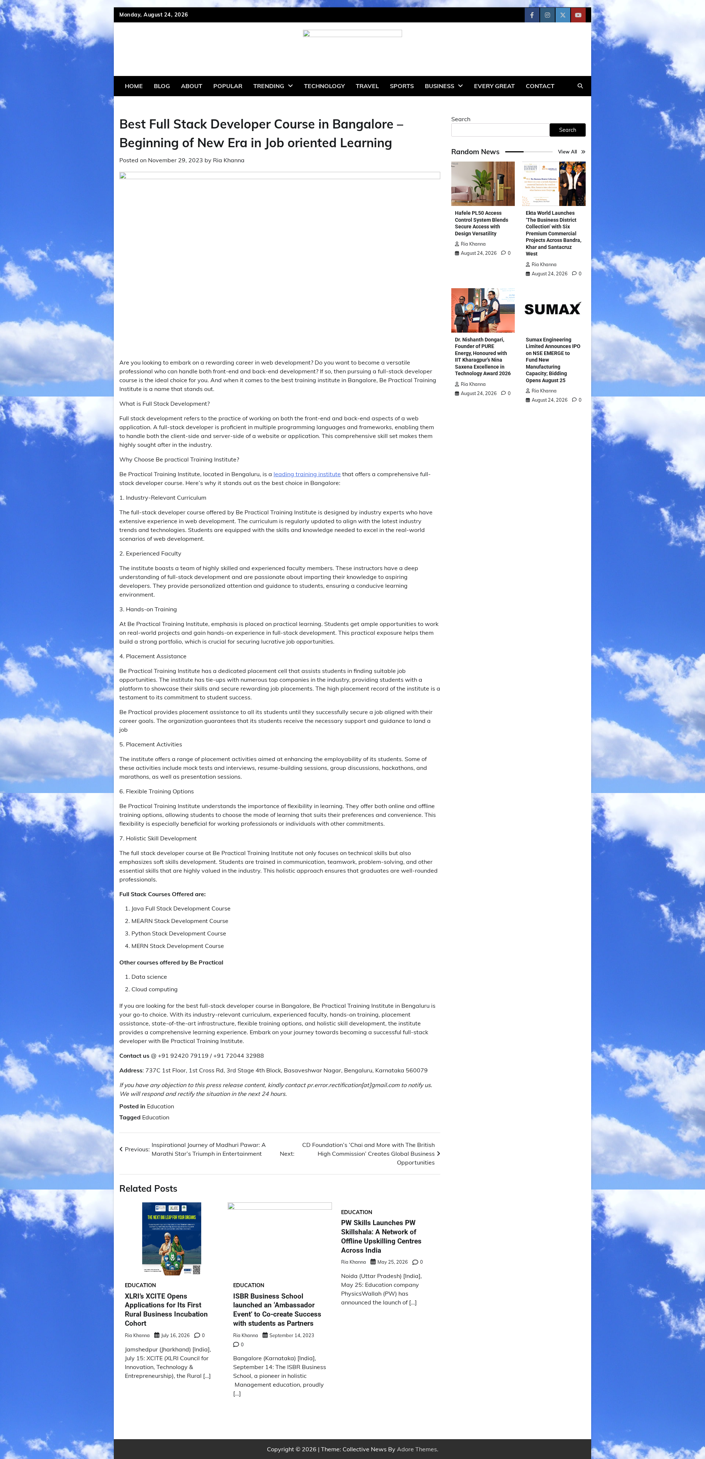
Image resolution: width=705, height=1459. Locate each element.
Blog (162, 86)
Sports (402, 86)
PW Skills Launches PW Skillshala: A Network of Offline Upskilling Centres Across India (381, 1236)
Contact (540, 86)
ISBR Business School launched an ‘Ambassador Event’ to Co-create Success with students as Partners (277, 1310)
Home (134, 86)
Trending (268, 86)
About (191, 86)
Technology (324, 86)
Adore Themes (417, 1449)
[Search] (580, 85)
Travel (367, 86)
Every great (494, 86)
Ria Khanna (229, 160)
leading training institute (307, 474)
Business (439, 86)
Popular (227, 86)
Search (460, 119)
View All (567, 152)
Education (160, 1106)
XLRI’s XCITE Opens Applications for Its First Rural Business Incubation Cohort (166, 1310)
